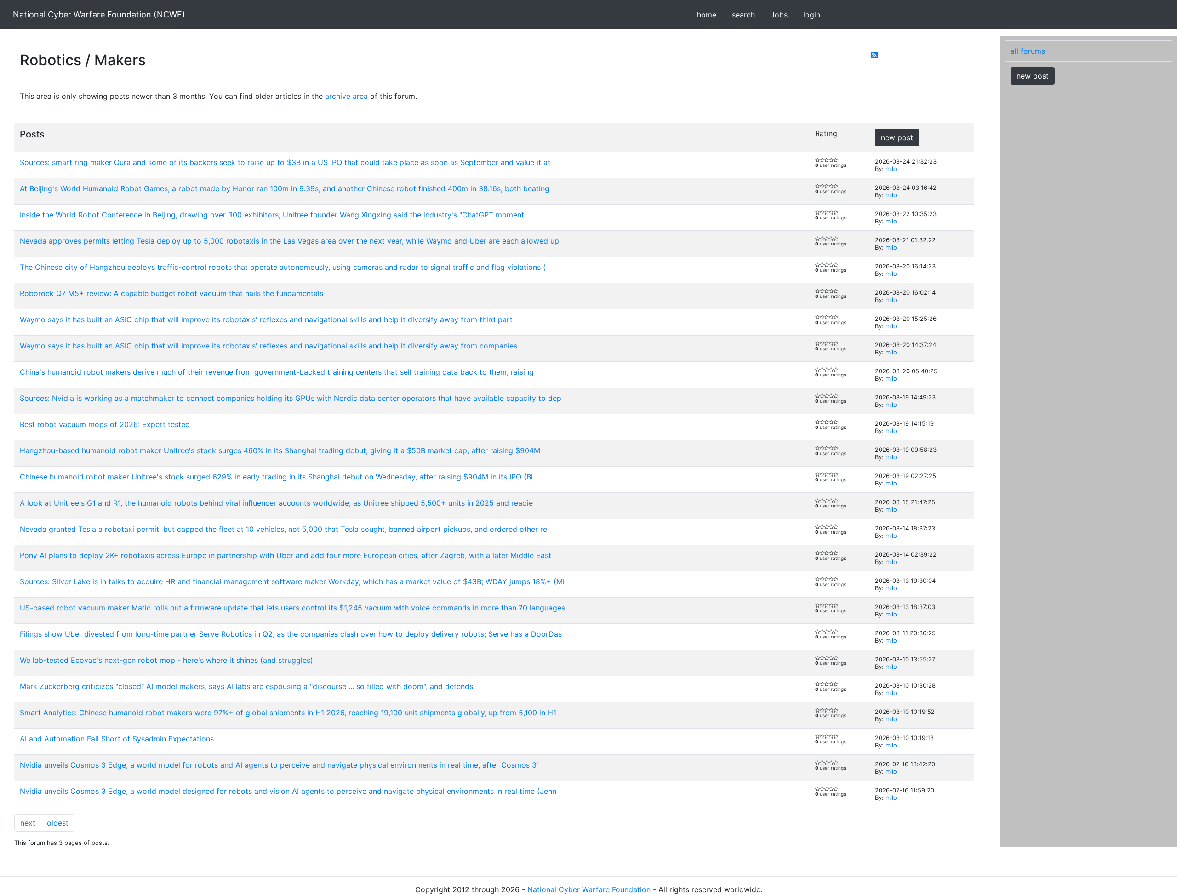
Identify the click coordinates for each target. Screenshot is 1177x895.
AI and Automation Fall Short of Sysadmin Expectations (117, 738)
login (811, 14)
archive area (346, 96)
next (27, 822)
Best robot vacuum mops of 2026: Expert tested (105, 424)
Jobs (779, 14)
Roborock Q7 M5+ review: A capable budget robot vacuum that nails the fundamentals (171, 293)
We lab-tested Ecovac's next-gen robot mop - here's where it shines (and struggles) (166, 660)
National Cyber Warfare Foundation (589, 889)
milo (891, 168)
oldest (58, 822)
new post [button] (897, 137)
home (706, 14)
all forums (1028, 51)
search (743, 14)
